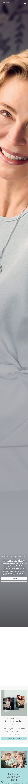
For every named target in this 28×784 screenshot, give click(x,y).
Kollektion (14, 578)
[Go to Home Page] (5, 3)
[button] (2, 781)
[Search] (21, 3)
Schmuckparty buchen (14, 583)
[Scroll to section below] (14, 624)
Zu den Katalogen (14, 738)
